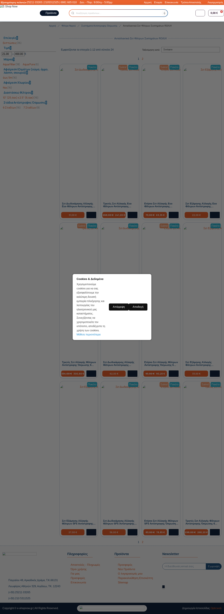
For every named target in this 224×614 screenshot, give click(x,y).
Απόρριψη (119, 306)
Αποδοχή (138, 306)
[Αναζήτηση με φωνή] (164, 13)
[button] (216, 13)
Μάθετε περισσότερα (89, 334)
